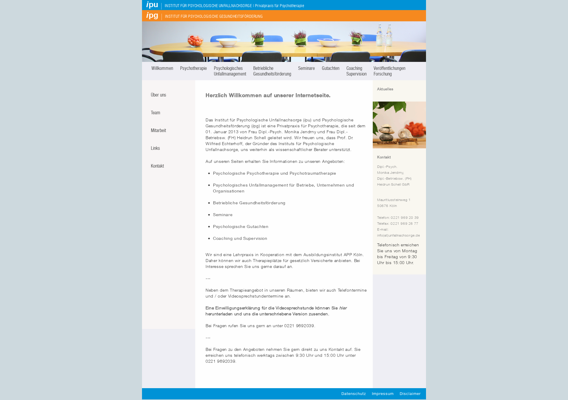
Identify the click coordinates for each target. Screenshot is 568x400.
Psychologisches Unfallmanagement (230, 71)
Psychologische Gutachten (241, 226)
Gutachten (330, 68)
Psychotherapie (193, 68)
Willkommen (162, 68)
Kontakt (157, 166)
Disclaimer (410, 393)
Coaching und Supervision (240, 238)
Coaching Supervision (356, 71)
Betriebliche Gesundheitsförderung (272, 71)
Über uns (158, 95)
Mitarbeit (158, 130)
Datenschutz (353, 393)
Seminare (306, 68)
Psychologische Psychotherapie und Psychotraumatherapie (274, 173)
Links (155, 148)
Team (155, 112)
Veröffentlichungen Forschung (389, 71)
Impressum (383, 393)
